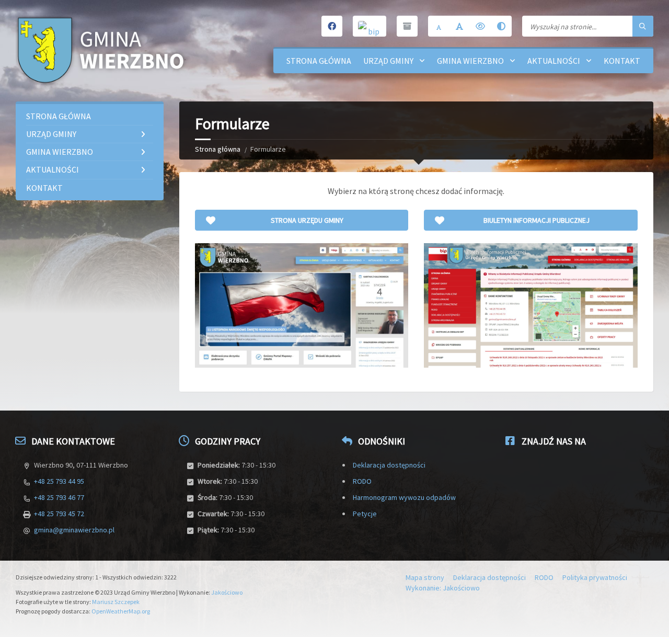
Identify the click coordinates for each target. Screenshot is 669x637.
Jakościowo (227, 592)
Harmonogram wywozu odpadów (404, 497)
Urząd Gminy (388, 60)
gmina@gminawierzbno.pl (74, 529)
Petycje (365, 513)
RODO (362, 481)
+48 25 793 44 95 (59, 481)
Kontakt (622, 60)
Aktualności (553, 60)
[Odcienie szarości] (501, 26)
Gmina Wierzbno (470, 60)
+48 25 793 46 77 (59, 497)
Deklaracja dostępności (389, 465)
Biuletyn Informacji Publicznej (536, 220)
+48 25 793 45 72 (59, 513)
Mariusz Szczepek (116, 602)
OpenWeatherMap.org (120, 611)
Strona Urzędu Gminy (307, 220)
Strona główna (318, 60)
